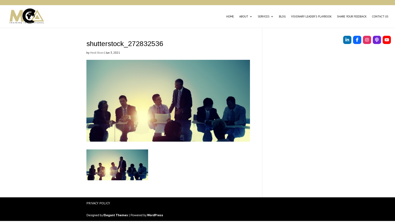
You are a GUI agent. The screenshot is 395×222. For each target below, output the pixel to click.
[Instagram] (367, 40)
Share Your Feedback (352, 16)
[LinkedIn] (347, 40)
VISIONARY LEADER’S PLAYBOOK (311, 16)
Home (230, 16)
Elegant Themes (115, 215)
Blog (282, 16)
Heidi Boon (97, 52)
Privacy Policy (98, 203)
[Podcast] (377, 40)
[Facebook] (357, 40)
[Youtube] (387, 40)
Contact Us (380, 16)
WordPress (155, 215)
